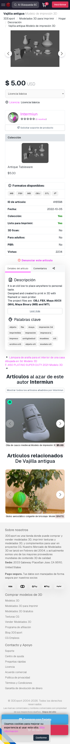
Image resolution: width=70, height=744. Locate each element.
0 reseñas (41, 119)
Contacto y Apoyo (18, 645)
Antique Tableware (20, 167)
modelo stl (45, 344)
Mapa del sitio (49, 711)
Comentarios (40, 268)
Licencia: (14, 102)
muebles (44, 338)
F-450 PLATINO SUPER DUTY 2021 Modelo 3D (34, 365)
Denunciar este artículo (37, 260)
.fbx (20, 193)
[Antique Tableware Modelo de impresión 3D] (35, 153)
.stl (47, 193)
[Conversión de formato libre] (55, 193)
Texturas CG (12, 616)
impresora (45, 332)
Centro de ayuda (14, 656)
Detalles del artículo (17, 268)
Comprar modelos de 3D (23, 595)
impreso (13, 338)
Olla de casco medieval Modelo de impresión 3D (31, 445)
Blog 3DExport (13, 632)
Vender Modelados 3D (18, 622)
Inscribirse (60, 4)
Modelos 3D (12, 600)
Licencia (10, 667)
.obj (37, 193)
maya (31, 327)
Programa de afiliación (18, 627)
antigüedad (28, 338)
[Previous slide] (8, 53)
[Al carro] (53, 438)
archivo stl (15, 344)
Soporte (9, 651)
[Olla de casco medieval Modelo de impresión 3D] (35, 420)
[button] (60, 423)
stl (54, 338)
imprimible (15, 332)
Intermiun (29, 114)
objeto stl (30, 344)
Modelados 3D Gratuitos (19, 611)
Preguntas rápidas (15, 661)
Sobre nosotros (16, 530)
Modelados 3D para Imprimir (21, 606)
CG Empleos (12, 638)
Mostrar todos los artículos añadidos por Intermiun (35, 390)
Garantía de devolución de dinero (23, 688)
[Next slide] (61, 53)
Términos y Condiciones (18, 683)
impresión (30, 332)
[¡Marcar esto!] (60, 438)
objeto (12, 327)
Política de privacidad (17, 677)
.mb (11, 193)
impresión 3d (46, 327)
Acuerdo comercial (16, 672)
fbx (22, 327)
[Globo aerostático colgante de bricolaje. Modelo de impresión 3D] (35, 491)
